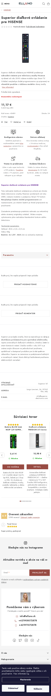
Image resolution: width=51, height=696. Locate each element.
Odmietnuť (13, 688)
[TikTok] (38, 640)
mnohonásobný (33, 146)
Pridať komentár (25, 313)
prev (2, 455)
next (49, 455)
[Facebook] (14, 640)
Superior (11, 117)
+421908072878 (28, 620)
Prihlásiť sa (39, 572)
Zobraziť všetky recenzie (30, 517)
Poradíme (19, 170)
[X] (20, 640)
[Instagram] (26, 640)
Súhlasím (38, 688)
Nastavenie (25, 679)
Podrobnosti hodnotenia (35, 26)
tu (28, 673)
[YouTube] (32, 640)
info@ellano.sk (28, 616)
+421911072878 (28, 625)
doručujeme (32, 170)
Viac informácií (8, 87)
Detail (37, 467)
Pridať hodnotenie (25, 284)
